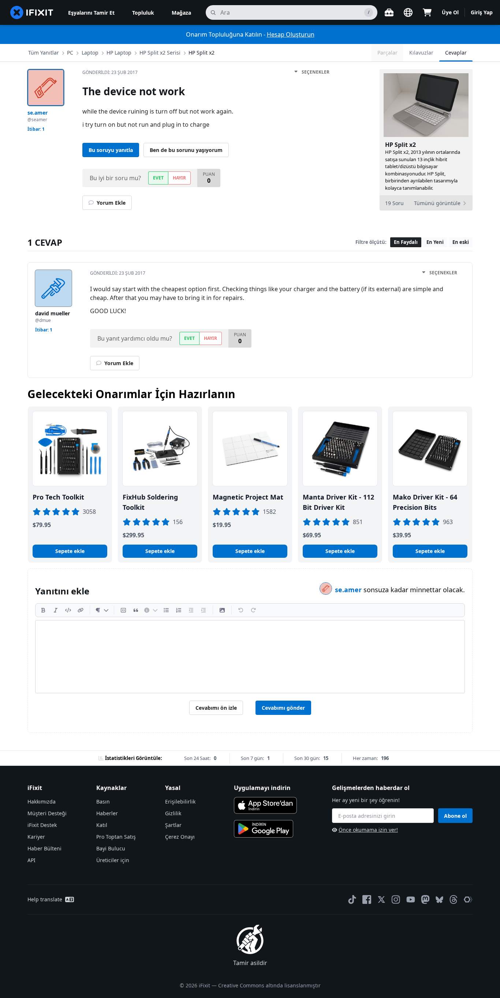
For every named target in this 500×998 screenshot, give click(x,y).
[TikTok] (352, 899)
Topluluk (143, 12)
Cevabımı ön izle (216, 707)
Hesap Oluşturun (290, 34)
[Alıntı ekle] (136, 610)
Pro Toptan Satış (116, 836)
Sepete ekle (70, 551)
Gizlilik (173, 813)
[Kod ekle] (68, 610)
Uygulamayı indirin (262, 788)
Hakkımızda (41, 801)
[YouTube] (410, 899)
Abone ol (455, 815)
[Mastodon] (425, 899)
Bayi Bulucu (110, 848)
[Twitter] (381, 899)
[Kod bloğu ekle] (123, 610)
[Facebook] (366, 899)
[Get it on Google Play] (263, 829)
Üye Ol (450, 12)
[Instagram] (396, 899)
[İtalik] (55, 610)
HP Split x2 (201, 52)
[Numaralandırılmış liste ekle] (178, 610)
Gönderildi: (110, 72)
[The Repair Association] (468, 899)
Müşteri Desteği (47, 813)
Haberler (107, 813)
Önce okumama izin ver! (368, 829)
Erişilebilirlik (180, 801)
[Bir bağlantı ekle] (80, 610)
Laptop (90, 52)
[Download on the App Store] (265, 805)
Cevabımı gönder (283, 707)
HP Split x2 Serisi (159, 52)
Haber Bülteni (44, 848)
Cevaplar (456, 52)
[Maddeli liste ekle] (166, 610)
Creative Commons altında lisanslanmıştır (269, 985)
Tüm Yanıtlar (43, 52)
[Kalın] (43, 610)
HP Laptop (119, 52)
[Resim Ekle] (222, 610)
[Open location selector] (408, 12)
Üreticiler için (112, 860)
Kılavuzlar (421, 52)
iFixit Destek (42, 824)
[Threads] (453, 899)
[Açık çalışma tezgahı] (389, 12)
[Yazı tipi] (102, 610)
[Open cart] (427, 12)
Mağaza (181, 12)
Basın (103, 801)
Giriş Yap (482, 12)
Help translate (44, 899)
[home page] (31, 12)
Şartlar (173, 824)
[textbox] (250, 656)
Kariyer (36, 836)
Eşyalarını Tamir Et (91, 12)
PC (70, 52)
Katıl (101, 824)
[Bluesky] (439, 900)
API (31, 860)
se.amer (349, 589)
